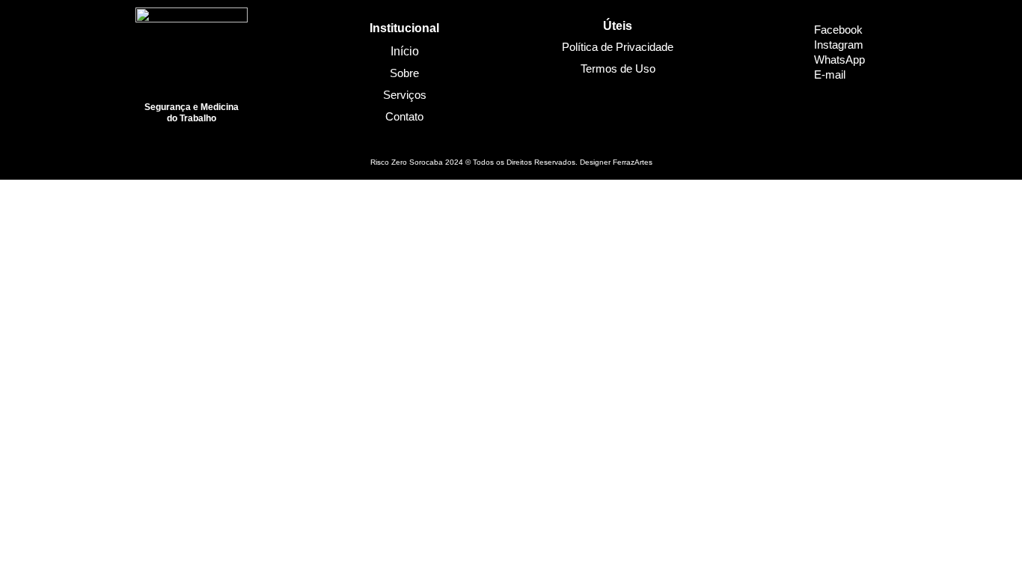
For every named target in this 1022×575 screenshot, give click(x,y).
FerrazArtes (632, 162)
